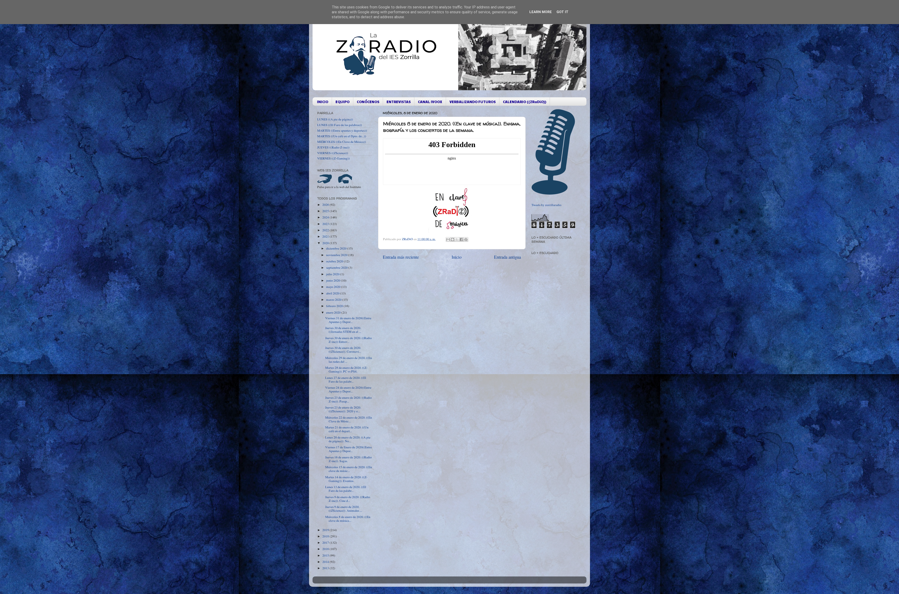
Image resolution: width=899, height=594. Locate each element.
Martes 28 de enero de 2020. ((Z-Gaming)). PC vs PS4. (346, 369)
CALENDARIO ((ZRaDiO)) (524, 101)
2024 (326, 217)
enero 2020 (333, 312)
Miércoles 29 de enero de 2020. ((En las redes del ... (348, 360)
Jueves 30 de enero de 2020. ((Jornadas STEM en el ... (343, 330)
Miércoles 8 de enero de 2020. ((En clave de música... (347, 519)
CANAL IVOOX (430, 101)
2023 (326, 224)
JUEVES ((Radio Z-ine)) (333, 147)
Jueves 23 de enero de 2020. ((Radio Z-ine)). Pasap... (348, 399)
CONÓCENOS (368, 101)
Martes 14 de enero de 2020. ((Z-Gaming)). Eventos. (346, 479)
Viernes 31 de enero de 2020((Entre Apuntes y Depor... (348, 320)
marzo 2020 (334, 299)
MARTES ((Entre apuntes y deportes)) (342, 130)
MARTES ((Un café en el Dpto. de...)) (341, 136)
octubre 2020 (335, 261)
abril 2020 (333, 293)
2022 (326, 230)
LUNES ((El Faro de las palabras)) (339, 125)
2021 (326, 236)
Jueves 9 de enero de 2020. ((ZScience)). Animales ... (343, 509)
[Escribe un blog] (452, 239)
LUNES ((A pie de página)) (335, 119)
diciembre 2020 (336, 248)
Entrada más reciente (401, 257)
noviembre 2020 (337, 255)
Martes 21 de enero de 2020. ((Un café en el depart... (346, 429)
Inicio (456, 257)
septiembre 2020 (337, 267)
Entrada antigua (507, 257)
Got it (562, 12)
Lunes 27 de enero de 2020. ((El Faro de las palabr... (345, 380)
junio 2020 (333, 280)
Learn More (540, 12)
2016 (326, 549)
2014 (326, 562)
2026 (326, 205)
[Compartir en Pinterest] (466, 239)
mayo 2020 (333, 287)
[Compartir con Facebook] (461, 239)
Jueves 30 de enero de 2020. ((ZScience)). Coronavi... (343, 350)
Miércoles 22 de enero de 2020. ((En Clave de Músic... (348, 419)
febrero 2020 (335, 306)
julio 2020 (333, 274)
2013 (326, 568)
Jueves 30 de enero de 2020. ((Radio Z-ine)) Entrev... (348, 340)
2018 (326, 536)
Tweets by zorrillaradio (546, 205)
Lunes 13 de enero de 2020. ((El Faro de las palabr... (345, 489)
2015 (326, 555)
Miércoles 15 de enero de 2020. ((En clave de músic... (348, 469)
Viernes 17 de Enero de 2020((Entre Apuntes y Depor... (348, 449)
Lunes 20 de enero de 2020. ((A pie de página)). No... (347, 439)
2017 (326, 542)
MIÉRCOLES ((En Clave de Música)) (341, 142)
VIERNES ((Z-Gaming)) (333, 158)
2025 (326, 211)
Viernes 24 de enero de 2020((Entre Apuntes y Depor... (348, 389)
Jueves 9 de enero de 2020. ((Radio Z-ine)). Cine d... (347, 499)
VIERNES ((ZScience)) (332, 153)
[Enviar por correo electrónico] (448, 239)
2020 (326, 243)
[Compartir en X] (457, 239)
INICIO (322, 101)
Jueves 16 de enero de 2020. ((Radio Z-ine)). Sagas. (348, 459)
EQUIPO (342, 101)
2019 (326, 530)
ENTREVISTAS (399, 101)
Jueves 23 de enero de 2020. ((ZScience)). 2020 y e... (343, 409)
